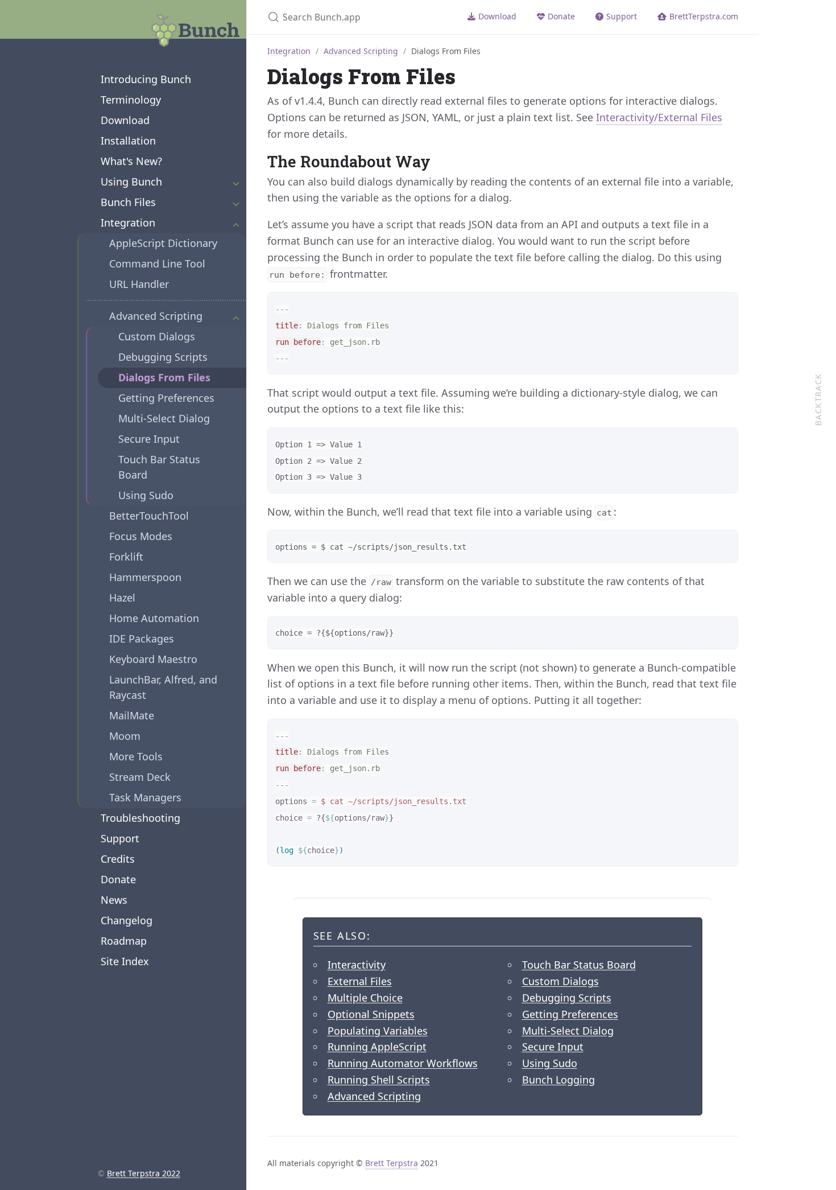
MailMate (131, 715)
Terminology (131, 99)
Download (125, 120)
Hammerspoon (145, 577)
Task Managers (145, 797)
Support (120, 838)
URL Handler (139, 284)
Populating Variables (378, 1030)
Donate (118, 879)
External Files (360, 981)
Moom (124, 736)
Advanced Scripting (155, 316)
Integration (128, 222)
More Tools (136, 756)
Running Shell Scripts (379, 1079)
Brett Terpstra (391, 1163)
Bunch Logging (558, 1079)
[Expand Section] (236, 182)
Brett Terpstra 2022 (143, 1173)
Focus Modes (140, 536)
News (114, 900)
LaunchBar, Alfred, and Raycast (163, 687)
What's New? (131, 161)
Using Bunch (131, 181)
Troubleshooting (140, 818)
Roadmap (124, 941)
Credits (118, 859)
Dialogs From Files (164, 377)
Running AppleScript (377, 1046)
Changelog (126, 920)
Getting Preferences (166, 398)
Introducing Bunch (146, 79)
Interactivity (357, 964)
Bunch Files (128, 202)
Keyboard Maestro (153, 659)
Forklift (126, 556)
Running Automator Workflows (403, 1063)
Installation (128, 140)
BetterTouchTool (149, 515)
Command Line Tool (157, 263)
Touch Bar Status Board (159, 466)
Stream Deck (140, 777)
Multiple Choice (365, 997)
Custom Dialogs (156, 336)
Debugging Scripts (163, 357)
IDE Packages (141, 638)
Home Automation (154, 618)
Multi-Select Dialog (164, 418)
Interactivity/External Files (659, 117)
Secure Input (149, 439)
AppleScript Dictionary (163, 243)
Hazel (122, 597)
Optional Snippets (371, 1014)
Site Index (125, 961)
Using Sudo (145, 495)
